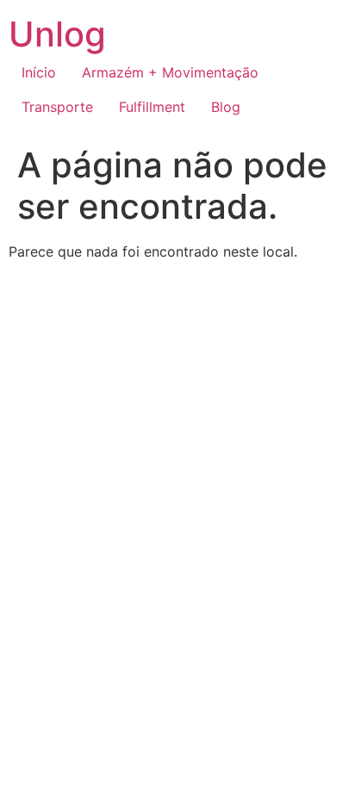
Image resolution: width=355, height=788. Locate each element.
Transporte (57, 106)
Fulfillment (152, 106)
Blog (225, 106)
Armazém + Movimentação (170, 72)
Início (39, 72)
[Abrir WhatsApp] (312, 744)
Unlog (57, 34)
